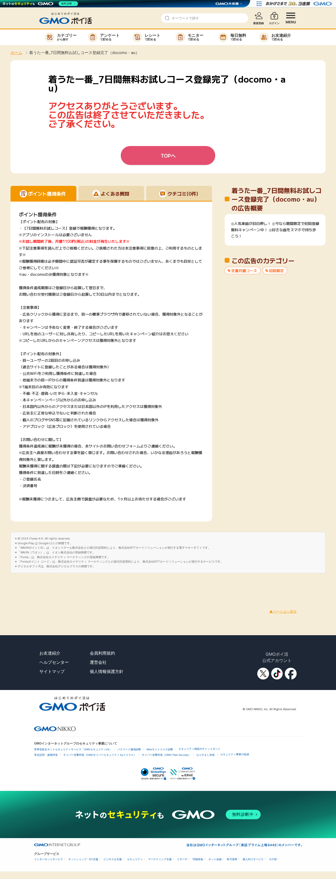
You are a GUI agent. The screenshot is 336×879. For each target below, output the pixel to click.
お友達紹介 (49, 653)
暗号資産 (232, 859)
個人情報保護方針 (106, 671)
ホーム (16, 52)
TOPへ (168, 155)
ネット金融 (215, 859)
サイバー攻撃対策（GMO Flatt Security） (166, 754)
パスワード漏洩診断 (129, 749)
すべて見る (275, 235)
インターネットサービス (48, 859)
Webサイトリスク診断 (159, 749)
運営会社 (98, 662)
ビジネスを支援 (112, 859)
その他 (273, 859)
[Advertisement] (95, 585)
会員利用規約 (102, 653)
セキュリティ (135, 859)
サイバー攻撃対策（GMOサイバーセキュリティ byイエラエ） (99, 754)
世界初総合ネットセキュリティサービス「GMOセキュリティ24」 (73, 749)
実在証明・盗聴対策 (46, 754)
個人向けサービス (253, 859)
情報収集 (198, 859)
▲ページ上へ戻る (283, 611)
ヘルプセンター (54, 662)
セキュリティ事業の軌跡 (234, 754)
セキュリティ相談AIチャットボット (199, 748)
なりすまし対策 (205, 754)
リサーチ (182, 859)
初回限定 (276, 270)
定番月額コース (244, 270)
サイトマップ (52, 671)
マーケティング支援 (160, 859)
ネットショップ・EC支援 (83, 859)
